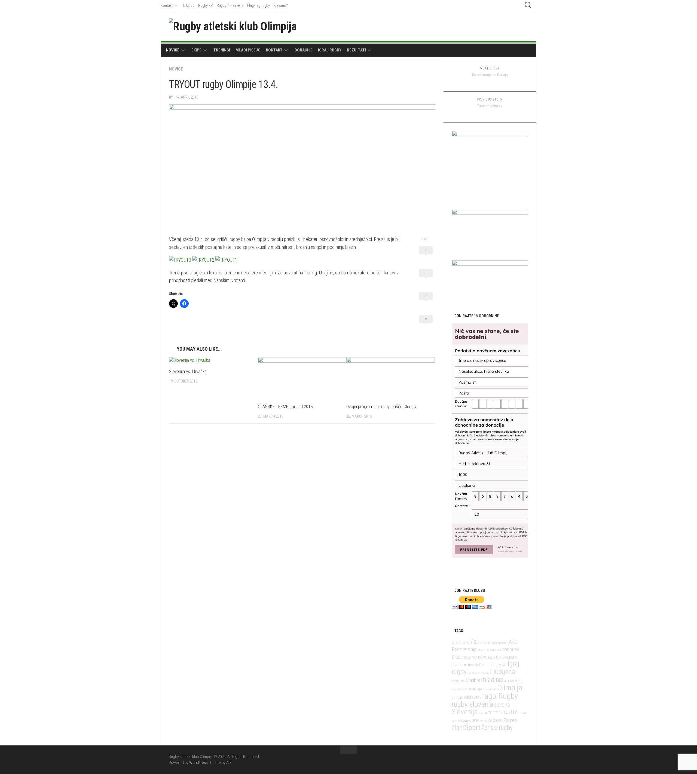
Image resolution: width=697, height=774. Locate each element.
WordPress (198, 762)
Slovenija (465, 711)
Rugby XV (205, 5)
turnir (494, 712)
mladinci (492, 680)
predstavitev (470, 697)
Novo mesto (489, 689)
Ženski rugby (497, 728)
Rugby (508, 696)
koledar (485, 673)
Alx (228, 762)
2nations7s (460, 642)
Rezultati (356, 50)
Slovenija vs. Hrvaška (188, 371)
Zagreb (510, 720)
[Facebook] (507, 26)
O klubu (188, 5)
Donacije (304, 50)
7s (473, 641)
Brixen (481, 650)
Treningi (221, 50)
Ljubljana (502, 672)
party (455, 697)
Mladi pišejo (248, 50)
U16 (513, 712)
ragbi (490, 696)
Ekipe (196, 50)
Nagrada (456, 689)
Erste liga (495, 657)
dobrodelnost (493, 650)
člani (458, 728)
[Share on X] (426, 256)
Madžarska (458, 681)
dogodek (510, 649)
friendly (473, 665)
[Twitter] (516, 26)
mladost (509, 681)
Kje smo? (281, 5)
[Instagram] (525, 26)
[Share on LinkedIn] (426, 325)
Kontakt (167, 5)
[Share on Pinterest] (426, 302)
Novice (172, 50)
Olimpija (509, 687)
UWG (475, 720)
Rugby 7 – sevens (230, 5)
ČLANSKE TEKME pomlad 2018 (285, 406)
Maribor (473, 680)
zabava (495, 720)
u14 (504, 712)
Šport (473, 727)
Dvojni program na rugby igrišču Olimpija (381, 406)
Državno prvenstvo (469, 657)
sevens (502, 704)
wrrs (483, 720)
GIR (504, 665)
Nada (518, 681)
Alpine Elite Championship (492, 643)
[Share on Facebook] (426, 279)
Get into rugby (490, 665)
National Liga (472, 689)
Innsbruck (473, 673)
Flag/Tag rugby (258, 5)
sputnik (482, 713)
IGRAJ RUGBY (329, 50)
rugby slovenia (472, 704)
